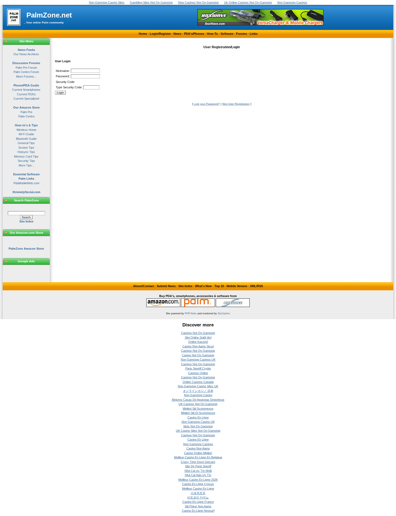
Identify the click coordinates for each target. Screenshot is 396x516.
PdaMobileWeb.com (26, 183)
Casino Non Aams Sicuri (198, 346)
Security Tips (26, 160)
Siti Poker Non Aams (198, 506)
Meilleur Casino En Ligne (198, 488)
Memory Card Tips (26, 156)
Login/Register (160, 33)
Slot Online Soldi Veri (198, 337)
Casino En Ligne (198, 417)
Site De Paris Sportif (198, 466)
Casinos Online (198, 373)
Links (254, 33)
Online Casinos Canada (198, 381)
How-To (212, 33)
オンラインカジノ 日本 (198, 390)
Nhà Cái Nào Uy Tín (198, 475)
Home (143, 33)
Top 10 (219, 286)
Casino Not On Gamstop (198, 355)
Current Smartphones (26, 89)
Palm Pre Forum (26, 67)
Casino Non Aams (198, 448)
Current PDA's (26, 94)
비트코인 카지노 (198, 497)
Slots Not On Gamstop (198, 426)
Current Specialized (26, 98)
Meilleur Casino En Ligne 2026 (198, 479)
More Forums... (26, 76)
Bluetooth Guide (26, 138)
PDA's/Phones (194, 33)
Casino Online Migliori (198, 453)
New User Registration (236, 103)
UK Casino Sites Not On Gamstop (198, 430)
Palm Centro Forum (26, 72)
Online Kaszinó (198, 341)
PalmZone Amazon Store (26, 248)
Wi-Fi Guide (26, 134)
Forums (241, 33)
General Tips (26, 143)
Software (227, 33)
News (177, 33)
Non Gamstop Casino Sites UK (198, 386)
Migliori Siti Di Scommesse (198, 412)
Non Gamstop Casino (198, 395)
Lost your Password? (207, 103)
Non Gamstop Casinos (198, 444)
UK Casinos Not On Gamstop (198, 404)
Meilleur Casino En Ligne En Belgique (198, 457)
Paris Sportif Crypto (198, 368)
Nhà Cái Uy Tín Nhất (198, 470)
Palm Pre (26, 112)
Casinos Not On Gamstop (198, 332)
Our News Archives (26, 54)
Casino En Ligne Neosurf (198, 510)
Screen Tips (26, 147)
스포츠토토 (198, 492)
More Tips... (26, 165)
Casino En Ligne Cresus (198, 484)
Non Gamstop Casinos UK (198, 359)
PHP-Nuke (191, 313)
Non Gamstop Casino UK (198, 421)
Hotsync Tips (26, 152)
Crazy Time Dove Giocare (198, 461)
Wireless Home (26, 129)
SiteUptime (224, 313)
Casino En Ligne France (198, 501)
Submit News (166, 286)
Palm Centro (26, 116)
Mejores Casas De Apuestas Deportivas (198, 399)
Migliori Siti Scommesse (198, 408)
